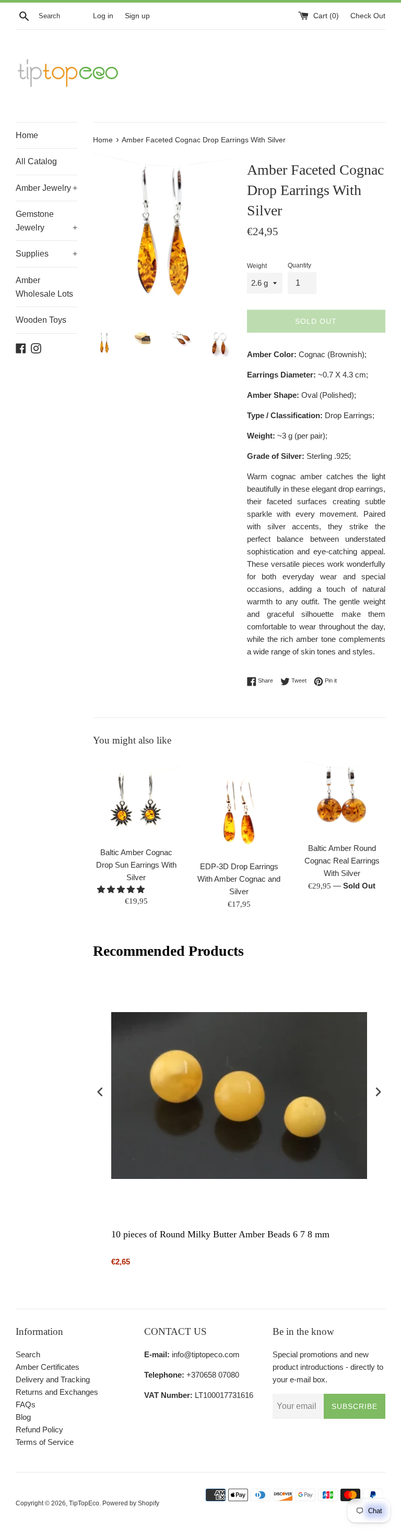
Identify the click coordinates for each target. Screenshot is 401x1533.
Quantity (299, 265)
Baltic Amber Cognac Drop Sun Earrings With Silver (136, 865)
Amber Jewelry (46, 188)
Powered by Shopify (130, 1503)
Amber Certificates (47, 1366)
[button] (122, 889)
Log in (103, 16)
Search (28, 1354)
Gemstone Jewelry (46, 221)
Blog (23, 1417)
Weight (257, 266)
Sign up (137, 16)
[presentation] (100, 1093)
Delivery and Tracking (53, 1379)
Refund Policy (39, 1429)
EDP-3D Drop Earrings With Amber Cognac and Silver (238, 879)
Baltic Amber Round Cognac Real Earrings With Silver (342, 861)
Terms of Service (45, 1442)
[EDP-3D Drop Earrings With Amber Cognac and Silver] (238, 806)
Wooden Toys (41, 319)
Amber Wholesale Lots (44, 287)
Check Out (367, 16)
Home (27, 135)
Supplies (46, 253)
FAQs (26, 1404)
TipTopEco (84, 1503)
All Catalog (36, 161)
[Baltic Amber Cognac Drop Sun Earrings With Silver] (136, 799)
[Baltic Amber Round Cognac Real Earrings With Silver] (341, 797)
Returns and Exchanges (57, 1392)
